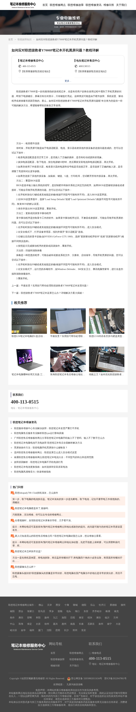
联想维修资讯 (94, 4)
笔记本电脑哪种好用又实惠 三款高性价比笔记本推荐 (39, 374)
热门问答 (18, 487)
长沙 (66, 630)
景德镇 (113, 605)
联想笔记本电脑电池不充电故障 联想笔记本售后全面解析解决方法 (47, 443)
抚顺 (60, 611)
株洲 (107, 611)
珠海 (21, 624)
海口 (77, 611)
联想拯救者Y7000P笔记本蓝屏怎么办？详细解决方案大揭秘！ (52, 293)
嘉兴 (55, 624)
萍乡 (51, 611)
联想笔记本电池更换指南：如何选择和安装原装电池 (40, 467)
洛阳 (64, 617)
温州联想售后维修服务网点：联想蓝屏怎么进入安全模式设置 (45, 452)
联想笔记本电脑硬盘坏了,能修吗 (31, 508)
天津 (49, 605)
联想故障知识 (25, 39)
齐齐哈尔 (97, 611)
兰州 (115, 617)
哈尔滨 (13, 630)
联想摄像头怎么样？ (25, 567)
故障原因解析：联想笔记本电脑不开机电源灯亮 (38, 462)
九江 (55, 617)
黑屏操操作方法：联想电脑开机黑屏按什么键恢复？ (40, 447)
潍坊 (98, 617)
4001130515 (84, 66)
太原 (38, 624)
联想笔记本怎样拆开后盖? (27, 551)
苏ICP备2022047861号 (115, 678)
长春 (81, 624)
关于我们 (121, 4)
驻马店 (41, 611)
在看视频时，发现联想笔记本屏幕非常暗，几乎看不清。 (43, 520)
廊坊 (21, 617)
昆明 (57, 630)
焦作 (12, 617)
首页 (45, 4)
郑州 (75, 630)
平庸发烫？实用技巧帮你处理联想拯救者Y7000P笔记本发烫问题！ (55, 285)
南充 (116, 611)
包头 (68, 611)
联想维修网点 (58, 4)
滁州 (123, 605)
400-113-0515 (29, 66)
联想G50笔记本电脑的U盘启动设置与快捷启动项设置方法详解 (43, 336)
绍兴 (90, 617)
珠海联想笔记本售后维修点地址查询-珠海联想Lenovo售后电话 (82, 374)
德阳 (84, 605)
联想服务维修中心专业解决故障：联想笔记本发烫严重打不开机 (46, 428)
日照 (72, 617)
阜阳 (38, 617)
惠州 (64, 624)
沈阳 (49, 630)
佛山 (40, 605)
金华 (23, 630)
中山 (12, 624)
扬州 (46, 617)
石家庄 (91, 624)
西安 (58, 605)
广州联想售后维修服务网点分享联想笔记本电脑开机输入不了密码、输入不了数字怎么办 (59, 438)
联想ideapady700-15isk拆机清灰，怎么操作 (36, 493)
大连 (118, 624)
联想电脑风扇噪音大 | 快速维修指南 (32, 472)
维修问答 (108, 4)
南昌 (72, 624)
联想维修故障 (76, 4)
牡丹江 (102, 605)
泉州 (101, 624)
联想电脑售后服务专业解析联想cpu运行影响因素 (38, 433)
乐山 (92, 605)
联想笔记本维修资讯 (25, 422)
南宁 (109, 624)
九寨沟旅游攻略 (75, 684)
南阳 (12, 611)
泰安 (81, 617)
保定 (29, 624)
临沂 (107, 617)
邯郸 (29, 617)
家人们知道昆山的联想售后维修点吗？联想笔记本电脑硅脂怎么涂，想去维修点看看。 (58, 536)
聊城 (75, 605)
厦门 (40, 630)
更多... (68, 81)
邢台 (21, 611)
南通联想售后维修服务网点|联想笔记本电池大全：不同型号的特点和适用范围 (53, 457)
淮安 (83, 630)
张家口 (30, 611)
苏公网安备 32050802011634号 (86, 678)
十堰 (66, 605)
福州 (32, 630)
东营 (86, 611)
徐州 (46, 624)
